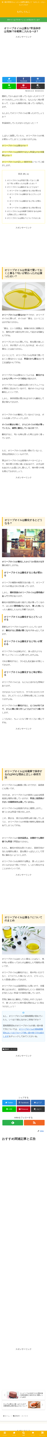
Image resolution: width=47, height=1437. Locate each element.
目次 (20, 174)
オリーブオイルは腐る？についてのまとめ (23, 218)
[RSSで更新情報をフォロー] (34, 1122)
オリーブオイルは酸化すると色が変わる (25, 191)
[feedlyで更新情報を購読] (12, 1122)
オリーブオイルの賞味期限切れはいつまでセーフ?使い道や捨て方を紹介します (23, 1032)
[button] (42, 689)
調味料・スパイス (10, 1049)
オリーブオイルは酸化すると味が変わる (25, 208)
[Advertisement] (23, 56)
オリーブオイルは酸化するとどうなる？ (23, 187)
